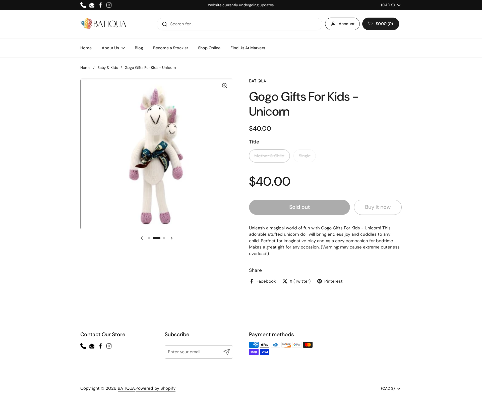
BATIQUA (126, 388)
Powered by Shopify (155, 388)
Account (346, 23)
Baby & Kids (107, 67)
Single (305, 156)
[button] (380, 24)
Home (85, 67)
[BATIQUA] (103, 24)
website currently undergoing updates (241, 5)
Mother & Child (269, 156)
